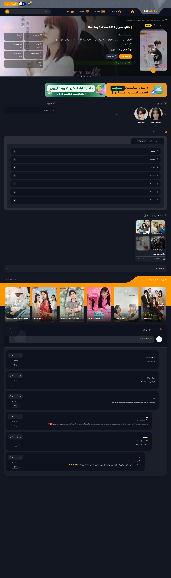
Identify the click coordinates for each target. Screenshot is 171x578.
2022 (20, 56)
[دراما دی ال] (150, 11)
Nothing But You (130, 20)
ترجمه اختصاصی (155, 20)
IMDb (148, 25)
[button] (117, 114)
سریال (147, 20)
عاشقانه (128, 34)
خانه (163, 20)
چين (21, 47)
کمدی (120, 34)
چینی (40, 65)
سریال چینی (141, 20)
